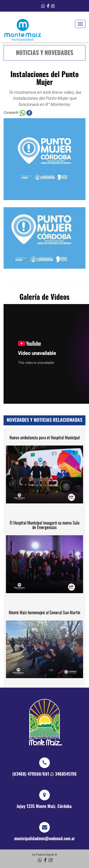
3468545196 (66, 774)
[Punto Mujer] (44, 238)
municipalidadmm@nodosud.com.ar (44, 839)
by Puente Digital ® (44, 854)
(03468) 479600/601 (30, 774)
